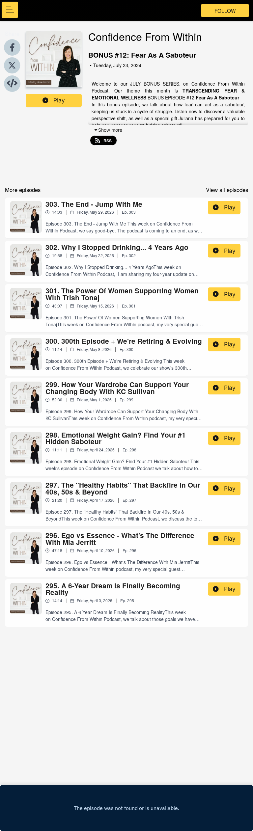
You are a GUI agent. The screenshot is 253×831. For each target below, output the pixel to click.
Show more (110, 130)
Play (59, 100)
